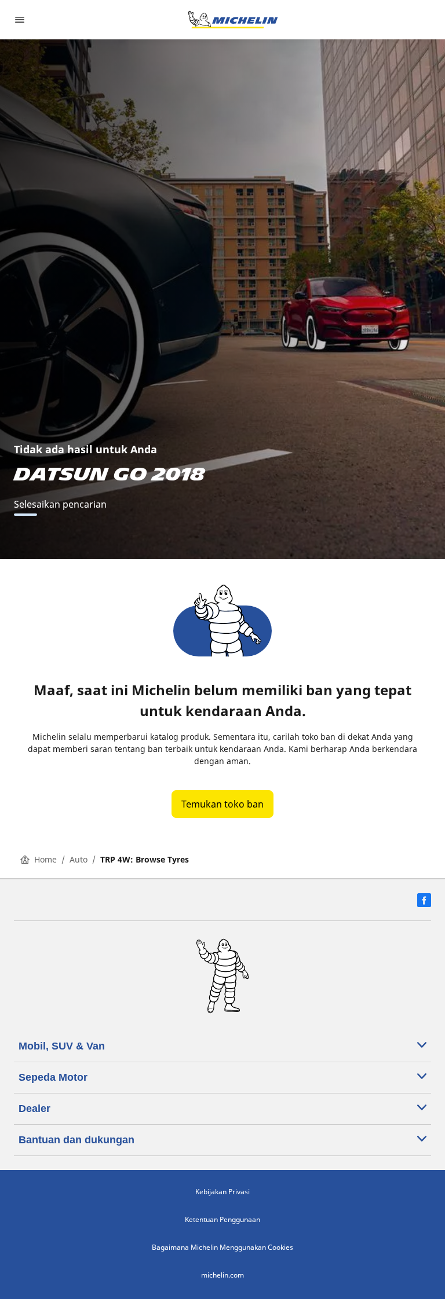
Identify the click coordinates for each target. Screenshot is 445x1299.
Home (45, 859)
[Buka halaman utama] (233, 19)
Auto (78, 859)
